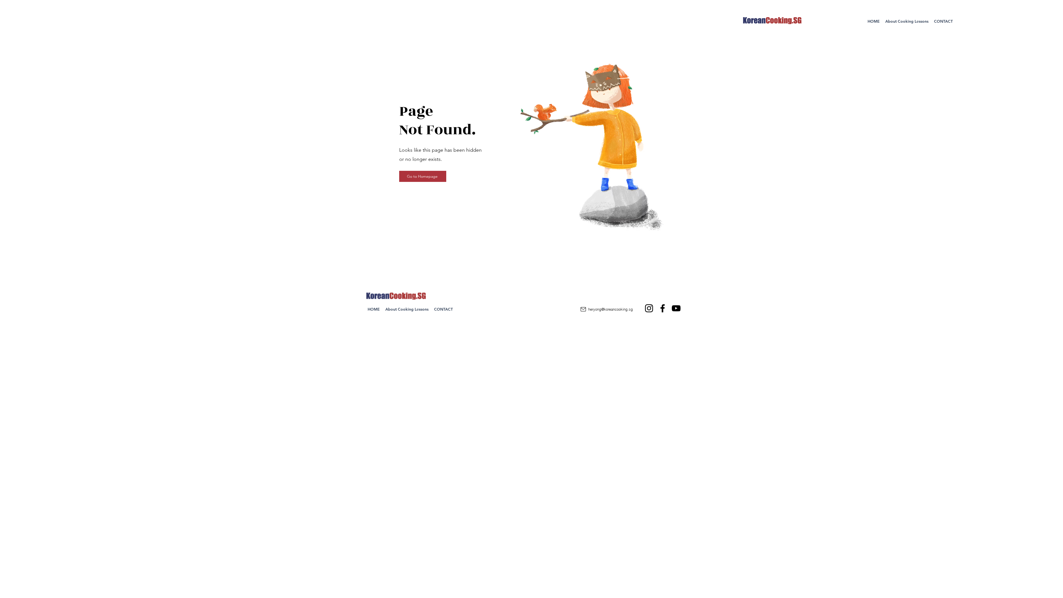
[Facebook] (662, 308)
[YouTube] (676, 308)
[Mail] (583, 309)
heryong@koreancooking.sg (610, 309)
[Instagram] (649, 308)
